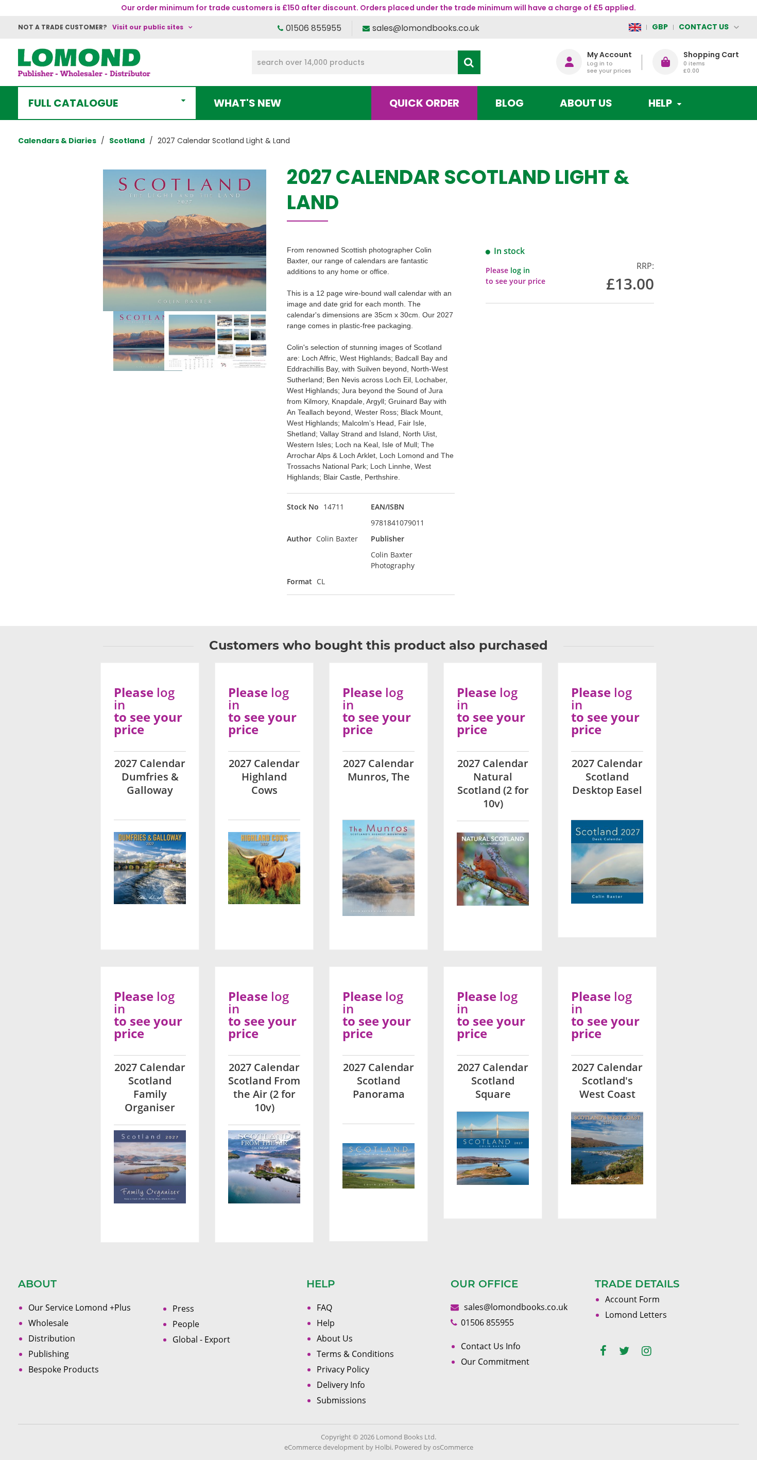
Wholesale (48, 1323)
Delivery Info (341, 1384)
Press (183, 1308)
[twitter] (624, 1351)
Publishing (48, 1354)
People (186, 1324)
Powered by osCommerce (433, 1447)
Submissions (341, 1400)
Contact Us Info (491, 1346)
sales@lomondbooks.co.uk (425, 28)
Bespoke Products (63, 1369)
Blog (509, 103)
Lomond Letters (636, 1314)
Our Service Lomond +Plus (79, 1307)
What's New (247, 103)
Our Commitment (495, 1361)
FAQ (324, 1307)
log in (520, 270)
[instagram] (646, 1351)
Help (326, 1323)
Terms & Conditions (355, 1354)
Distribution (51, 1338)
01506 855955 (313, 28)
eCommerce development (324, 1447)
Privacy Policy (343, 1369)
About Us (586, 103)
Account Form (632, 1299)
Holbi (383, 1447)
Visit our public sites (147, 27)
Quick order (424, 103)
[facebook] (603, 1351)
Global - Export (201, 1339)
